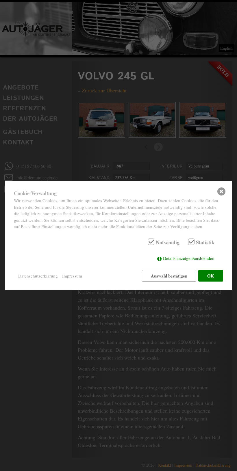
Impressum (72, 276)
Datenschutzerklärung (38, 276)
